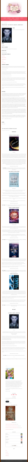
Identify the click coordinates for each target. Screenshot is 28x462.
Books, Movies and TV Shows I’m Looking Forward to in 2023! (12, 427)
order (16, 29)
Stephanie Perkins (7, 434)
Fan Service (7, 436)
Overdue (7, 433)
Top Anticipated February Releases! (9, 128)
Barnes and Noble (4, 57)
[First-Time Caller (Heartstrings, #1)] (21, 440)
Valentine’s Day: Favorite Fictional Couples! (10, 424)
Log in (6, 450)
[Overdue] (21, 435)
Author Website (4, 62)
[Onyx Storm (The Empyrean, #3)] (21, 443)
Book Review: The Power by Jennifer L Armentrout (12, 24)
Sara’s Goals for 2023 (8, 429)
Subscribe (7, 401)
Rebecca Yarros (7, 442)
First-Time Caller (7, 439)
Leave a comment (7, 26)
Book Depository (4, 59)
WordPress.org (7, 455)
